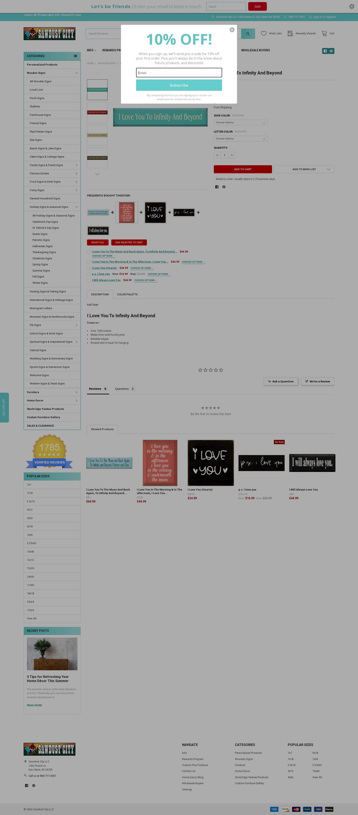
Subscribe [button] (179, 85)
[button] (232, 29)
